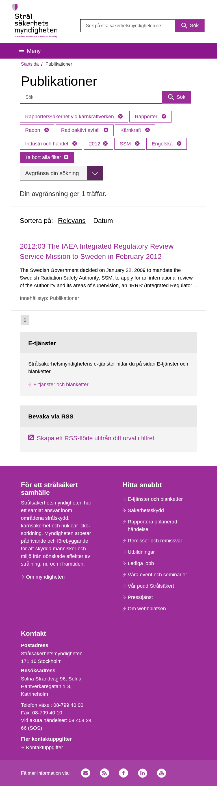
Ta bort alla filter (43, 157)
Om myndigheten (45, 577)
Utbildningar (141, 552)
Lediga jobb (141, 563)
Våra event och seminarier (157, 574)
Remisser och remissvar (155, 541)
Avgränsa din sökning (52, 173)
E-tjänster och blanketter (60, 384)
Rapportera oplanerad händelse (152, 525)
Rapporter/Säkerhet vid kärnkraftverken (70, 116)
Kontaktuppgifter (44, 747)
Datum (103, 220)
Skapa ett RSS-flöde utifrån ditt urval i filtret (95, 438)
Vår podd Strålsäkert (151, 586)
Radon (33, 130)
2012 (94, 144)
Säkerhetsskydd (146, 510)
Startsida (30, 64)
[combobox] (142, 25)
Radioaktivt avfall (81, 130)
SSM (126, 144)
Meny (34, 51)
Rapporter (147, 116)
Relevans (72, 220)
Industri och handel (47, 144)
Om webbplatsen (147, 608)
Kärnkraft (131, 130)
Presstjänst (140, 597)
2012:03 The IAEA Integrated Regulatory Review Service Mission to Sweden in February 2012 (96, 251)
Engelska (163, 144)
